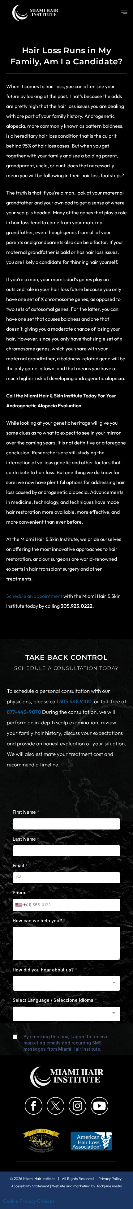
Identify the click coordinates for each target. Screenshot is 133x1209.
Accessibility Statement (30, 1186)
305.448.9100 (75, 701)
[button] (124, 13)
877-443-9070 (24, 712)
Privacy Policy (110, 1178)
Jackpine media (109, 1186)
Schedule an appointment (34, 596)
